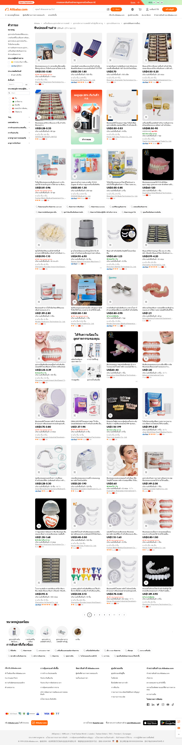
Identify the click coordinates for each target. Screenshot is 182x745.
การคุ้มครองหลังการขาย (49, 687)
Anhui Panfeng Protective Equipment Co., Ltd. (158, 318)
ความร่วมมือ (151, 694)
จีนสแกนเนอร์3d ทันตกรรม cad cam (50, 207)
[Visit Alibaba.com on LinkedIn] (153, 704)
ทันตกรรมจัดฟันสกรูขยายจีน (47, 212)
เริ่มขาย (150, 678)
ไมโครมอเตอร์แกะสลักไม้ (89, 656)
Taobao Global (101, 734)
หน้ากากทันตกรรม (39, 656)
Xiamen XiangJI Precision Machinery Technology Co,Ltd (86, 261)
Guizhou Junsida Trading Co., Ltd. (155, 489)
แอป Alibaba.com (134, 723)
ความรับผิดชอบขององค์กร (15, 683)
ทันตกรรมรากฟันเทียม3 (76, 207)
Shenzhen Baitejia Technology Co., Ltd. (121, 267)
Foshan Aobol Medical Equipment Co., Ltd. (158, 80)
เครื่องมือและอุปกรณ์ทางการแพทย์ (56, 23)
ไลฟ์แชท (114, 678)
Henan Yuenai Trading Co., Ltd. (82, 324)
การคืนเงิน (115, 687)
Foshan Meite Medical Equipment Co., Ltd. (50, 198)
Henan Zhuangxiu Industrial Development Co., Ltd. (50, 437)
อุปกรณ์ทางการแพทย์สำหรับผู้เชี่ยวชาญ (88, 23)
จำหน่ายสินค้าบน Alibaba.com (158, 673)
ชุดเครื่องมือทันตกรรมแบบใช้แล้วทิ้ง (128, 656)
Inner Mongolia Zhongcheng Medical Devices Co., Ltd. (50, 489)
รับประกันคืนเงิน (46, 678)
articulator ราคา (44, 650)
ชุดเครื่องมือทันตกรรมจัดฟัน (152, 212)
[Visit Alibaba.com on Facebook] (148, 704)
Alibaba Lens (13, 723)
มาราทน (106, 656)
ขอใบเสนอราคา (82, 678)
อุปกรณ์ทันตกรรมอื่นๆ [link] (132, 23)
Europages (127, 734)
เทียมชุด (130, 650)
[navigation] (18, 319)
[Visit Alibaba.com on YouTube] (167, 704)
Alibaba (37, 23)
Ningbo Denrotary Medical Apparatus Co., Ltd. (122, 324)
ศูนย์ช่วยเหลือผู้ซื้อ (118, 673)
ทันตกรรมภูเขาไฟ (130, 212)
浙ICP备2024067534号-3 (154, 741)
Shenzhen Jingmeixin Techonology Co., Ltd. (122, 80)
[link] (179, 721)
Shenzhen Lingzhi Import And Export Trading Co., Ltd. (50, 380)
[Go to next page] (124, 615)
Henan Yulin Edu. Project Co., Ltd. (119, 137)
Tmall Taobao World (78, 734)
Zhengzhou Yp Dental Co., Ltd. (153, 265)
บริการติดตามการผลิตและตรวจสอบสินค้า (54, 693)
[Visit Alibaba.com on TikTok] (172, 704)
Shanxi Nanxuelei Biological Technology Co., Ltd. (86, 437)
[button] (108, 9)
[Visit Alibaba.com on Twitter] (157, 704)
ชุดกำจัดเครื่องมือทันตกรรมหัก (73, 212)
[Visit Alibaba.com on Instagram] (162, 704)
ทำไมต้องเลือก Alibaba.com (15, 673)
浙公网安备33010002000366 (131, 741)
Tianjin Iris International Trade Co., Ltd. (156, 141)
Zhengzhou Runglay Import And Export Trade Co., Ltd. (50, 267)
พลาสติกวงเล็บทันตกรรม (18, 656)
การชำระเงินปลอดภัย (48, 673)
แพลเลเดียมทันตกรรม (140, 207)
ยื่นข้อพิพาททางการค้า (119, 683)
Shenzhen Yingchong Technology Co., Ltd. (50, 82)
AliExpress (56, 734)
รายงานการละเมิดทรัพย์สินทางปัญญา (125, 692)
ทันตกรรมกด (27, 650)
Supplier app (98, 723)
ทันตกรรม (55, 656)
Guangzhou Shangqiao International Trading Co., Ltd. (122, 491)
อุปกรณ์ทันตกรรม (113, 23)
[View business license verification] (113, 741)
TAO (110, 734)
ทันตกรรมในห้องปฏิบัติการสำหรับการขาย (103, 212)
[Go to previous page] (84, 615)
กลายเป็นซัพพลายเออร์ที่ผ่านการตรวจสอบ (161, 688)
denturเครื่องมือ (145, 650)
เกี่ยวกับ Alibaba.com (13, 668)
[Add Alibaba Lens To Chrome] (39, 722)
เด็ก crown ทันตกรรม (113, 650)
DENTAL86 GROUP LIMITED (46, 137)
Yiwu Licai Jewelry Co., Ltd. (117, 437)
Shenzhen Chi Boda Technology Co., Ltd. (122, 196)
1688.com (65, 734)
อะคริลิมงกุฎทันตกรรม (119, 207)
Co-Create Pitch (11, 678)
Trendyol (117, 734)
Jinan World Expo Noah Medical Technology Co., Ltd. (158, 432)
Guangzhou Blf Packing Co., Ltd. (83, 80)
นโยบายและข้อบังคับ (48, 699)
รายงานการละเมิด (118, 697)
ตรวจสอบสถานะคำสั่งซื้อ (156, 683)
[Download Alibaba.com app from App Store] (150, 722)
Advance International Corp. (153, 375)
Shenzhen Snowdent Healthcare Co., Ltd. (86, 489)
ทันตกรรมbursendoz (98, 207)
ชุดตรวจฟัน (69, 656)
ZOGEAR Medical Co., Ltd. (81, 196)
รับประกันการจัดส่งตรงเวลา (51, 683)
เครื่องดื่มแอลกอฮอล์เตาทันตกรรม (68, 650)
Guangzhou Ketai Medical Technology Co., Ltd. (158, 193)
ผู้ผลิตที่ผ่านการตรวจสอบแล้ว (87, 673)
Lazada (91, 734)
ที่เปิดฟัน (13, 650)
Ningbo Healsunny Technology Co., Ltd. (50, 322)
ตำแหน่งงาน (9, 687)
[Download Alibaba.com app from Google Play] (168, 722)
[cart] (140, 10)
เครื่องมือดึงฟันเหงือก (92, 650)
